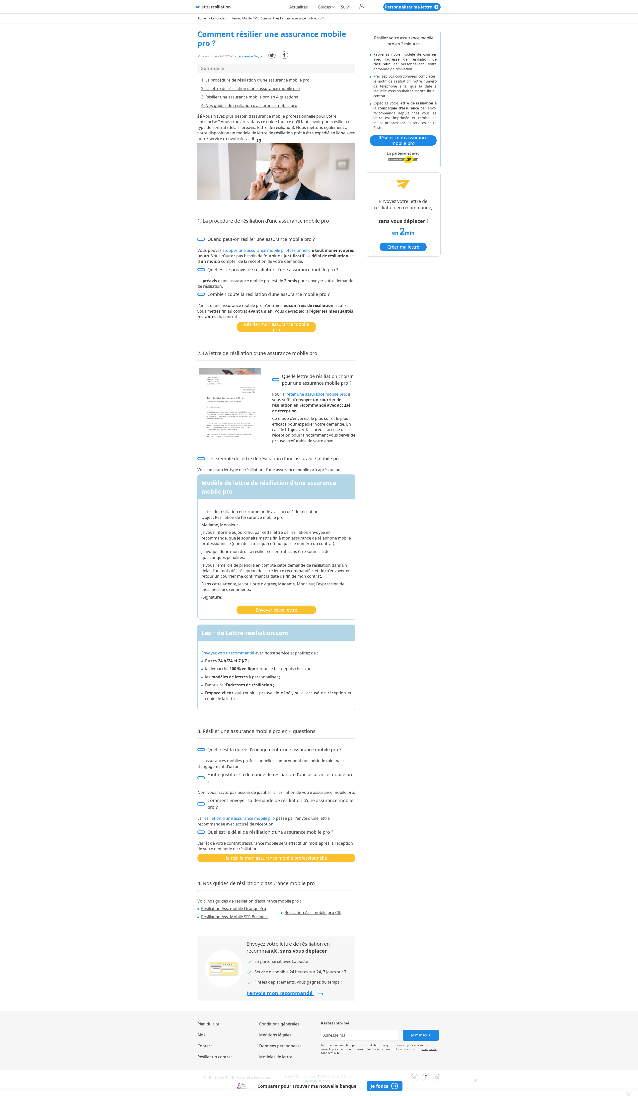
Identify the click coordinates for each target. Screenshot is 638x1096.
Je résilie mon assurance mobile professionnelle (276, 858)
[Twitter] (272, 55)
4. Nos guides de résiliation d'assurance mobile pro (249, 105)
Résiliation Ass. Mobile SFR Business (234, 916)
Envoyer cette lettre (276, 610)
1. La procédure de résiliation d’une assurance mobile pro (255, 80)
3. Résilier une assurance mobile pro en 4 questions (249, 97)
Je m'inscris (420, 1035)
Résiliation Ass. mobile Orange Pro (233, 908)
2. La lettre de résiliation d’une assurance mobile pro (250, 88)
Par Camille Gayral (250, 56)
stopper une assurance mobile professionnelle (267, 250)
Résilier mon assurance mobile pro (276, 327)
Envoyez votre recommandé (227, 653)
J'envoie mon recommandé (280, 993)
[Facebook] (284, 55)
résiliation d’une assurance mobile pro (239, 818)
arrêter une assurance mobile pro (314, 394)
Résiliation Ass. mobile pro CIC (313, 912)
